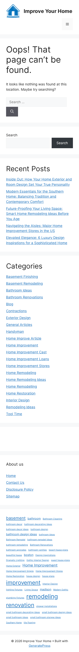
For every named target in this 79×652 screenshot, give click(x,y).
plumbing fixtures (15, 597)
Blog (9, 304)
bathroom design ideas (21, 534)
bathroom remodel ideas (39, 539)
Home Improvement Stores (28, 366)
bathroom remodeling (17, 545)
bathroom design (39, 529)
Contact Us (15, 483)
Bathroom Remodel (15, 539)
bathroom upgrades (16, 550)
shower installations (46, 606)
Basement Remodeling (24, 283)
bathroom (34, 518)
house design (33, 576)
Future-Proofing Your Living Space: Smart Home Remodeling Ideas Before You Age (37, 214)
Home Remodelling (21, 386)
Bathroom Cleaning (52, 519)
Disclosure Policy (19, 489)
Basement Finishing (22, 277)
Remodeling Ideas (20, 407)
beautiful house (14, 555)
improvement (23, 582)
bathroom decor (14, 524)
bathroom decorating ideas (38, 524)
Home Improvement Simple (20, 571)
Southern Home (14, 622)
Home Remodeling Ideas (26, 380)
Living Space (31, 589)
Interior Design (18, 400)
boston (28, 554)
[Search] (12, 112)
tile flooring (29, 622)
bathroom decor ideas (17, 529)
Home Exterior (13, 566)
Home (11, 476)
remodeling (42, 596)
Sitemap (12, 496)
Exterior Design (18, 318)
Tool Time (14, 414)
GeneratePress (39, 646)
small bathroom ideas (17, 617)
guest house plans (60, 560)
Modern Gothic (60, 589)
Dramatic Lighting (15, 560)
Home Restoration (20, 393)
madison (45, 589)
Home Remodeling (21, 373)
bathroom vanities (37, 550)
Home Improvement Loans (27, 359)
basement (16, 518)
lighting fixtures (14, 589)
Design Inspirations (45, 555)
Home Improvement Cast (26, 352)
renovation (20, 605)
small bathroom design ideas (57, 612)
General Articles (19, 325)
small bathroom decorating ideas (23, 612)
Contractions (16, 311)
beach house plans (58, 550)
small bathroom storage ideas (45, 617)
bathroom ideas (47, 534)
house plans (48, 576)
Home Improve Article (23, 338)
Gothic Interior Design (38, 560)
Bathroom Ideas (19, 290)
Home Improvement (22, 345)
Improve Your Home (48, 11)
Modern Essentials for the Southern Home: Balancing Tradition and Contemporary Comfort (35, 196)
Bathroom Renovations (24, 297)
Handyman (15, 332)
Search (11, 135)
